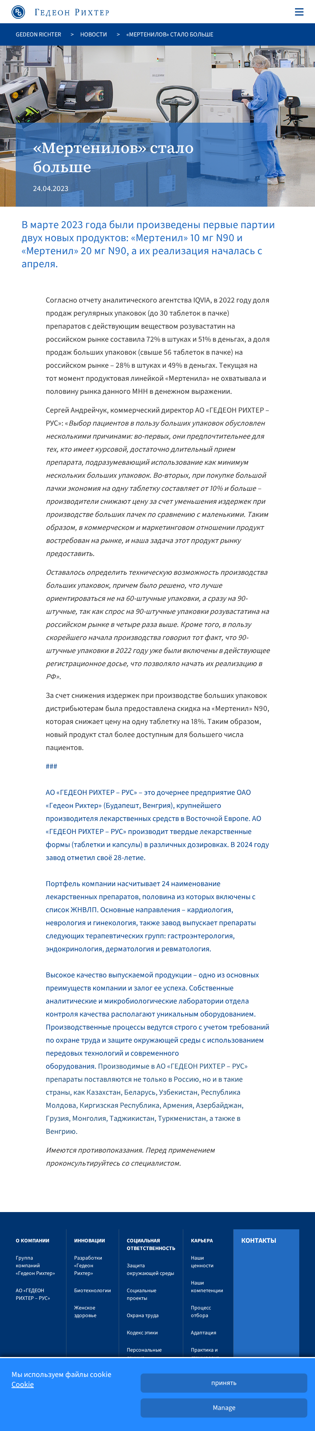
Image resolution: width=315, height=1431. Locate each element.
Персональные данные (144, 1354)
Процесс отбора (201, 1311)
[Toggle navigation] (297, 12)
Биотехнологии (92, 1290)
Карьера (202, 1241)
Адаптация (203, 1333)
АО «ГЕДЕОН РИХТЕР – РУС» (33, 1294)
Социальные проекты (141, 1294)
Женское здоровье (85, 1311)
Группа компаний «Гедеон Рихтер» (35, 1265)
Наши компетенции (207, 1286)
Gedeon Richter (38, 34)
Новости (93, 34)
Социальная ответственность (151, 1244)
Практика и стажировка (205, 1354)
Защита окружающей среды (150, 1269)
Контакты (258, 1241)
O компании (32, 1241)
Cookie (23, 1384)
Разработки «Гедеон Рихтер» (88, 1265)
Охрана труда (143, 1315)
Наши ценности (202, 1262)
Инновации (89, 1241)
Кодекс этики (142, 1333)
